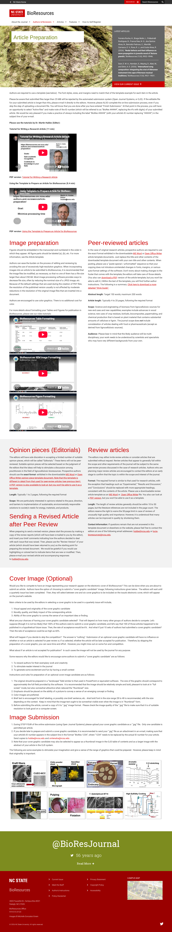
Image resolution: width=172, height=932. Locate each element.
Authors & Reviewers (42, 22)
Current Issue (57, 879)
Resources (130, 2)
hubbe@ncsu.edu (20, 559)
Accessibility (95, 890)
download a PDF (109, 277)
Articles (60, 22)
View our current (126, 84)
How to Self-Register (91, 22)
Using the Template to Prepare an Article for (49, 231)
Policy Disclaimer (59, 896)
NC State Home (19, 2)
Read (84, 863)
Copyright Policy (97, 885)
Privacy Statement (98, 879)
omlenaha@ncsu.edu (59, 738)
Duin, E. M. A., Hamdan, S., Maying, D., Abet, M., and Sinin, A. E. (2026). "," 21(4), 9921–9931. (138, 70)
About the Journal (20, 22)
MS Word (137, 253)
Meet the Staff (58, 885)
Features (73, 22)
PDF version (17, 485)
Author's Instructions (60, 890)
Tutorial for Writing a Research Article (39, 177)
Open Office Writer (153, 253)
